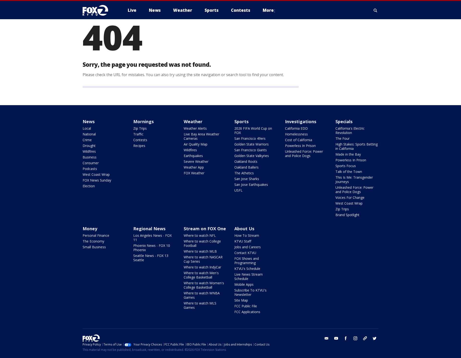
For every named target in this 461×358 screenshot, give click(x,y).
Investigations (300, 121)
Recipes (139, 145)
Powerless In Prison (300, 145)
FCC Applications (247, 311)
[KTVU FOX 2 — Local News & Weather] (98, 10)
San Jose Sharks (246, 178)
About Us (244, 228)
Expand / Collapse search (375, 10)
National (89, 134)
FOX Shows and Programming (246, 260)
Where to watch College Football (202, 243)
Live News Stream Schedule (248, 276)
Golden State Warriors (251, 144)
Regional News (149, 228)
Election (89, 186)
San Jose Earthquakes (251, 184)
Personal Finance (96, 235)
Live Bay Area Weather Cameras (201, 136)
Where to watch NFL (200, 235)
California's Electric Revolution (349, 130)
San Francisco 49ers (250, 138)
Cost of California (298, 140)
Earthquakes (193, 155)
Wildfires (89, 151)
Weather (193, 121)
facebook (346, 338)
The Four (342, 138)
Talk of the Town (348, 171)
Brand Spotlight (347, 214)
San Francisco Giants (250, 150)
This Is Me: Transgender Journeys (354, 179)
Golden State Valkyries (251, 155)
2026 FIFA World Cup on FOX (253, 130)
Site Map (241, 300)
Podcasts (90, 168)
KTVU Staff (242, 241)
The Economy (93, 241)
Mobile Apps (244, 284)
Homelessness (296, 134)
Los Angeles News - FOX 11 (152, 237)
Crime (87, 140)
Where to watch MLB (200, 251)
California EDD (296, 128)
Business (90, 157)
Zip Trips (140, 128)
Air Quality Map (195, 144)
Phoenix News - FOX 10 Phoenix (151, 247)
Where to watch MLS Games (200, 305)
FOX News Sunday (97, 180)
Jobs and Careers (247, 247)
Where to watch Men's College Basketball (201, 275)
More (268, 10)
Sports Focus (345, 166)
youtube (336, 338)
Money (90, 228)
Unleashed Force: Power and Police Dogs (304, 153)
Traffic (138, 134)
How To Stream (246, 235)
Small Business (94, 247)
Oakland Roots (245, 161)
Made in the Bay (348, 154)
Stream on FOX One (205, 228)
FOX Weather (194, 173)
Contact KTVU (245, 252)
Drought (89, 145)
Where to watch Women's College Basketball (204, 285)
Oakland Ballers (246, 167)
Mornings (143, 121)
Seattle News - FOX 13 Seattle (150, 257)
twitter (374, 338)
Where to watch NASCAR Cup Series (203, 259)
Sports (241, 121)
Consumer (91, 163)
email (326, 338)
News (89, 121)
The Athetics (244, 173)
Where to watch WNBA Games (202, 295)
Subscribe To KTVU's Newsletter (250, 292)
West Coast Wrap (96, 174)
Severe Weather (196, 161)
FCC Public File (245, 306)
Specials (343, 121)
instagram (355, 338)
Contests (140, 140)
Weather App (194, 167)
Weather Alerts (195, 128)
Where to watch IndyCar (202, 267)
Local (87, 128)
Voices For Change (349, 197)
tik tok (365, 338)
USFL (238, 190)
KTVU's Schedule (247, 268)
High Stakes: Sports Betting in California (356, 146)
